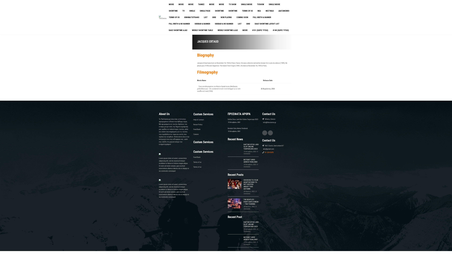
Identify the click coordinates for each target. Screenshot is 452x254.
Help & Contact (198, 120)
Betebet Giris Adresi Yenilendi (238, 128)
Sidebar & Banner (202, 24)
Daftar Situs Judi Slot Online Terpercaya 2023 (243, 119)
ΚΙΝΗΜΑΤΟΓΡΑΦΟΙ (191, 17)
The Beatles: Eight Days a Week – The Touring (251, 201)
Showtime (173, 11)
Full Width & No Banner (179, 24)
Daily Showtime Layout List (267, 24)
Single (192, 11)
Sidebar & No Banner (224, 24)
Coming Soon (242, 17)
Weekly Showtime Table (202, 30)
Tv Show (232, 4)
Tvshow (260, 4)
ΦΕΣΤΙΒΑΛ (270, 11)
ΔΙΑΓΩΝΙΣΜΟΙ (283, 11)
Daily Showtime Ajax (178, 30)
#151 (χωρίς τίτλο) (260, 30)
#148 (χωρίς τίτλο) (281, 30)
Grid (214, 17)
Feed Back (196, 129)
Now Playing (226, 17)
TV (183, 11)
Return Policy (197, 124)
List (206, 17)
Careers (196, 134)
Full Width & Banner (262, 17)
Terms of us (247, 11)
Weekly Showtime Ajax (228, 30)
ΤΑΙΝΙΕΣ (201, 4)
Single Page (205, 11)
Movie (171, 4)
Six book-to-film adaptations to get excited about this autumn (251, 184)
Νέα (259, 11)
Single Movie (246, 4)
